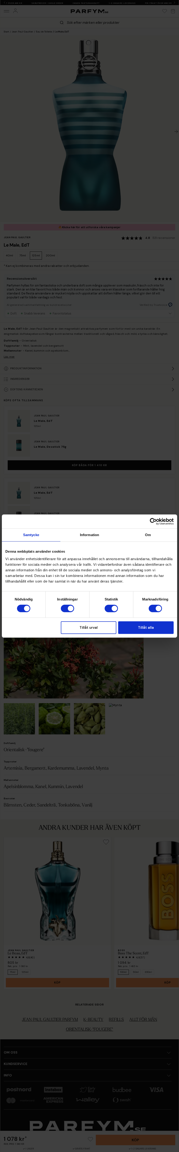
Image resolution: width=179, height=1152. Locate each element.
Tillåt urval (88, 627)
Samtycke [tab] (31, 535)
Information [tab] (89, 535)
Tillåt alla (146, 627)
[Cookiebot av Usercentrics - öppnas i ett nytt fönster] (153, 521)
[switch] (67, 608)
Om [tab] (148, 535)
